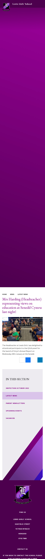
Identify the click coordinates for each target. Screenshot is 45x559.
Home (4, 294)
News (12, 294)
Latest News (23, 294)
